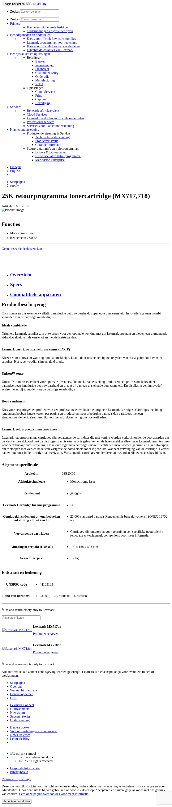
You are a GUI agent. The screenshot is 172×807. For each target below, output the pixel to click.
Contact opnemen (21, 694)
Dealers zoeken (20, 727)
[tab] (90, 275)
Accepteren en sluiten (16, 801)
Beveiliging (43, 103)
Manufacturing (45, 80)
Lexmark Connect (22, 705)
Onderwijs (42, 76)
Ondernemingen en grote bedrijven (50, 31)
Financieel (42, 69)
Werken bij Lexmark (23, 690)
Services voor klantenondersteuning (50, 126)
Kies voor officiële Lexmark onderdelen (53, 46)
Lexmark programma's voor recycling (52, 42)
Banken (40, 61)
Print (38, 95)
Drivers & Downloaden (50, 152)
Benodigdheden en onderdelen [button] (30, 35)
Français (15, 167)
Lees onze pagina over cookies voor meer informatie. (54, 794)
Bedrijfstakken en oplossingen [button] (30, 54)
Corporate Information (25, 768)
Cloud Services (45, 91)
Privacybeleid (19, 772)
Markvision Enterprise (50, 160)
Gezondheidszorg (47, 73)
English (15, 171)
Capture (40, 99)
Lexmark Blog (19, 738)
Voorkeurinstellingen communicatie (33, 731)
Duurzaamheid (20, 709)
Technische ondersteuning (52, 137)
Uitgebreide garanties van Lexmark (50, 50)
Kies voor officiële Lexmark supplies (51, 38)
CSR (13, 698)
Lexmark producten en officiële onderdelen (55, 118)
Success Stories (20, 716)
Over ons (16, 686)
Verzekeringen (44, 65)
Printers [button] (15, 23)
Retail (39, 84)
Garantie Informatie (48, 144)
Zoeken (15, 11)
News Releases (20, 735)
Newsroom (17, 712)
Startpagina (17, 182)
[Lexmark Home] (37, 3)
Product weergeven (46, 633)
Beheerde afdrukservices (43, 110)
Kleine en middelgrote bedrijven (48, 27)
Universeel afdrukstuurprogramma (58, 156)
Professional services (40, 122)
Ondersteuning (20, 720)
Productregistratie (46, 141)
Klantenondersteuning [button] (24, 129)
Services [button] (15, 107)
